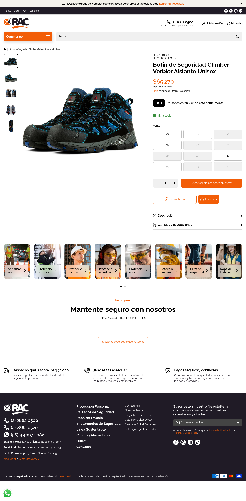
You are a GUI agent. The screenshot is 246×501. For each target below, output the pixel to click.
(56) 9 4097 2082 (27, 434)
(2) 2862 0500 (182, 22)
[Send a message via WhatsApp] (7, 493)
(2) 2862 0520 (24, 427)
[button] (234, 23)
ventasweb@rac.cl (29, 459)
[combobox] (149, 36)
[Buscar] (237, 36)
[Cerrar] (241, 3)
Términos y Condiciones (185, 433)
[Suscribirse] (237, 422)
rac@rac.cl (10, 459)
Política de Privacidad (219, 430)
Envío (155, 91)
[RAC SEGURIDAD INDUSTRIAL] (16, 23)
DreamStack (65, 476)
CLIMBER (171, 58)
